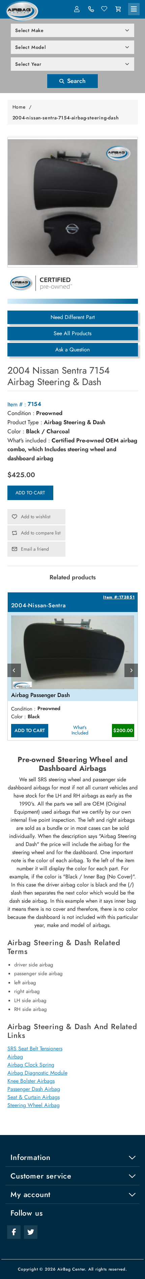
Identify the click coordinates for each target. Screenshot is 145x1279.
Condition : (20, 413)
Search (75, 81)
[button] (134, 9)
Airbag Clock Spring (30, 1065)
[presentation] (14, 670)
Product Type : (24, 422)
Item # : (16, 404)
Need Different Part (73, 317)
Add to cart (30, 492)
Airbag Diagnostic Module (37, 1073)
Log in (77, 9)
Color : (15, 431)
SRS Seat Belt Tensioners (34, 1048)
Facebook (14, 1232)
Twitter (30, 1232)
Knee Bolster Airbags (31, 1081)
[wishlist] (104, 9)
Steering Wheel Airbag (33, 1105)
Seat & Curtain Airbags (33, 1097)
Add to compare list (40, 532)
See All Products (72, 333)
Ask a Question (72, 349)
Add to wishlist (35, 516)
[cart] (118, 9)
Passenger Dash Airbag (33, 1089)
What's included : (28, 440)
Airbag (15, 1056)
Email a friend (35, 549)
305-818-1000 (91, 9)
